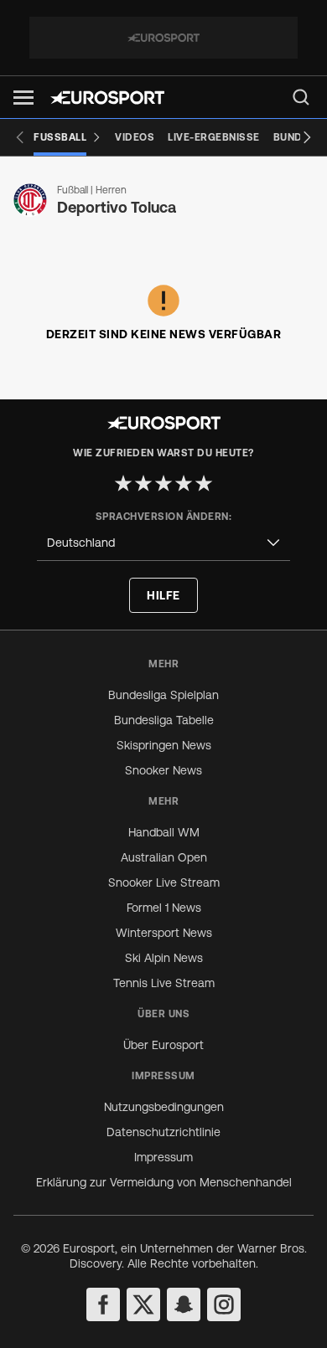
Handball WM (164, 832)
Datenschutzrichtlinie (163, 1132)
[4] (184, 483)
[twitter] (143, 1304)
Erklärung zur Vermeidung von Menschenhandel (164, 1182)
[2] (143, 483)
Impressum (163, 1157)
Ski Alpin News (164, 958)
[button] (23, 97)
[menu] (301, 97)
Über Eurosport (163, 1045)
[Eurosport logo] (107, 97)
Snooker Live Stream (164, 882)
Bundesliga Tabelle (164, 720)
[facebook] (103, 1304)
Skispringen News (164, 745)
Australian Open (164, 857)
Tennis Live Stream (164, 983)
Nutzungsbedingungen (164, 1107)
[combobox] (163, 543)
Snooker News (163, 770)
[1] (123, 483)
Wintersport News (164, 932)
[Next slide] (307, 137)
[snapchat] (183, 1304)
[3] (163, 483)
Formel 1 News (164, 907)
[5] (204, 483)
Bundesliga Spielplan (163, 695)
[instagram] (224, 1304)
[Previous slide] (20, 137)
